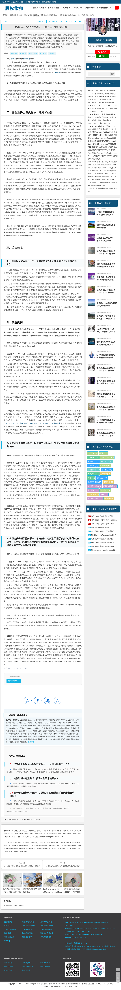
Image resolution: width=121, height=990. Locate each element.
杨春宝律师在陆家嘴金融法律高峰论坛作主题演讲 (106, 356)
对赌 (91, 478)
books (104, 494)
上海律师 (105, 474)
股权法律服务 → (13, 681)
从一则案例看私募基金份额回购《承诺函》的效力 (106, 421)
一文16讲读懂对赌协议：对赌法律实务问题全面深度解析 (106, 213)
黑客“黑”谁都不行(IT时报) (100, 527)
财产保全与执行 (95, 498)
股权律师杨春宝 (16, 15)
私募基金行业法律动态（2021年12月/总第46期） (106, 252)
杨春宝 (13, 59)
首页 (6, 15)
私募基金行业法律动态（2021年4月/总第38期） (106, 369)
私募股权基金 (110, 486)
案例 (103, 453)
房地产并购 (93, 494)
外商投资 (108, 482)
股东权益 (107, 470)
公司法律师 (107, 457)
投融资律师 (94, 470)
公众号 (104, 52)
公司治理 (93, 466)
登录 (22, 905)
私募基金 (93, 461)
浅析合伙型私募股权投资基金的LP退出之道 (106, 265)
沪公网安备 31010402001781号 (65, 987)
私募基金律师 (94, 482)
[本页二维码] (118, 982)
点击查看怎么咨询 (108, 946)
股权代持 (108, 498)
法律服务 (26, 59)
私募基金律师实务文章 (48, 15)
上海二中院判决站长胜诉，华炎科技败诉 (106, 524)
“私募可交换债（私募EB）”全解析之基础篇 (106, 330)
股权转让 (105, 490)
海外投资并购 (94, 486)
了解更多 (31, 742)
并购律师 (93, 474)
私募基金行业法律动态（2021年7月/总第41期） (42, 26)
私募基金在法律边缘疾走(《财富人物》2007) (106, 382)
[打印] (75, 21)
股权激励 (102, 478)
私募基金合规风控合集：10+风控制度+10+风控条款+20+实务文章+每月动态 (106, 239)
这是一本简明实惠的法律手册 (102, 516)
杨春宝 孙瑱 (41, 21)
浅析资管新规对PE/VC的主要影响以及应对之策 (106, 343)
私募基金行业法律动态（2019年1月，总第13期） (106, 434)
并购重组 (106, 461)
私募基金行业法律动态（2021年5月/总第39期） (106, 408)
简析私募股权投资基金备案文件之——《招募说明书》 (106, 395)
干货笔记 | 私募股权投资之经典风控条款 (107, 304)
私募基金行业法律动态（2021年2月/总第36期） (106, 291)
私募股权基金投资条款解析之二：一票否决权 (106, 317)
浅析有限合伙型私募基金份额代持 (106, 226)
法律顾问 (105, 466)
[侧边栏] (80, 21)
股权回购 (93, 490)
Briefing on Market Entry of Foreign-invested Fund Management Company (52, 892)
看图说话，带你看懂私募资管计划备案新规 (106, 278)
